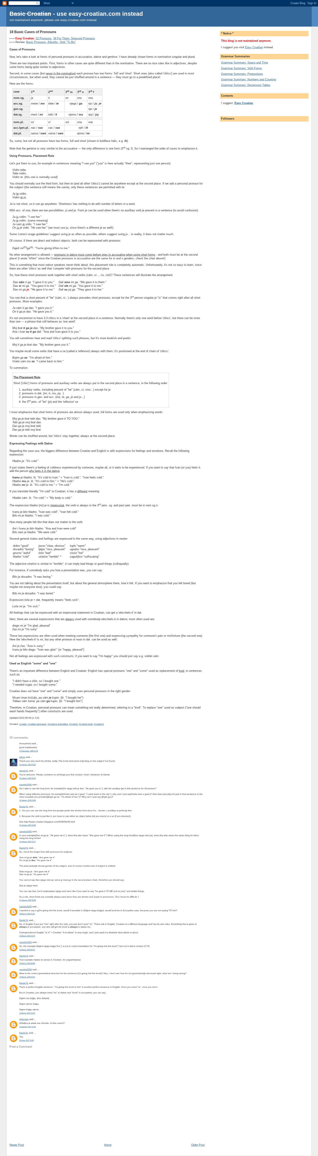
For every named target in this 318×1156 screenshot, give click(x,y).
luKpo (22, 757)
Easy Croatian (254, 47)
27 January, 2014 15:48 (27, 900)
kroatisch (99, 724)
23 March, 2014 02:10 (27, 977)
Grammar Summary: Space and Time (244, 62)
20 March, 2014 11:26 (27, 914)
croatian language (37, 724)
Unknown (24, 1019)
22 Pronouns (43, 38)
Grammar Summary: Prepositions (242, 73)
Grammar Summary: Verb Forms (241, 68)
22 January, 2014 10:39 (27, 825)
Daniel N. (23, 771)
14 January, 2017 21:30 (27, 1027)
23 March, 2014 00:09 (27, 963)
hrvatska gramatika (58, 724)
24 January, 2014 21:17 (27, 842)
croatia (22, 724)
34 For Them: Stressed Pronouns (74, 38)
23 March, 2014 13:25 (27, 1013)
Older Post (198, 1144)
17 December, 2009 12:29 (28, 751)
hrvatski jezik (86, 724)
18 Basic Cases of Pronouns (33, 32)
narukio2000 (25, 784)
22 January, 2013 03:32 (27, 765)
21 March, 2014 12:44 (27, 936)
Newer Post (17, 1144)
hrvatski (73, 724)
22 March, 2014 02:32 (27, 950)
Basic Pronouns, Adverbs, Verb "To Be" (51, 42)
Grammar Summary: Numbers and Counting (248, 79)
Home (107, 1144)
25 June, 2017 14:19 (26, 1040)
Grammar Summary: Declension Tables (245, 85)
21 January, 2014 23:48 (27, 800)
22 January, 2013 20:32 (27, 778)
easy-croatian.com (94, 13)
